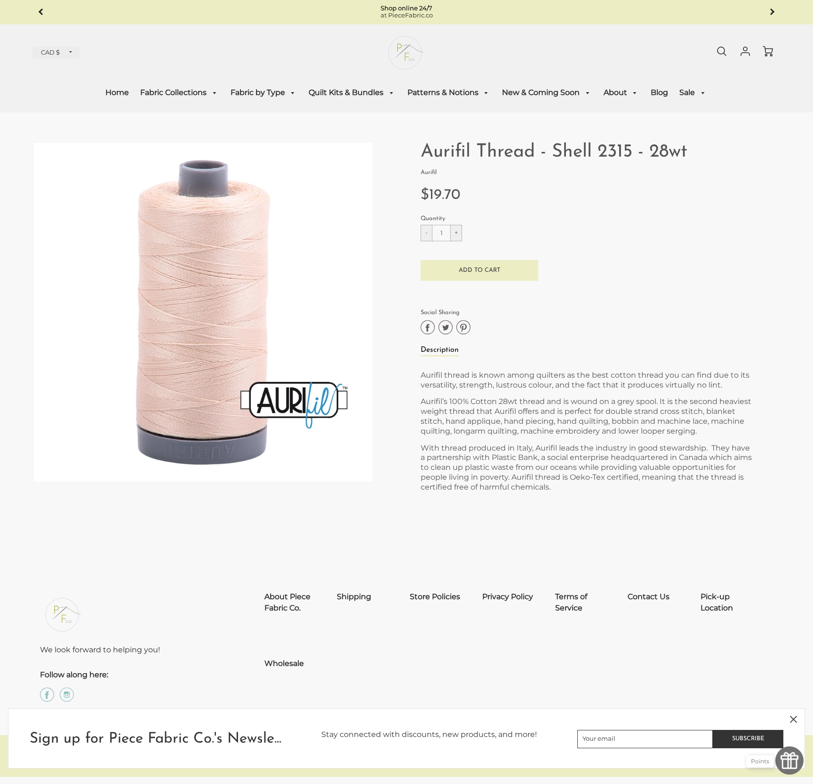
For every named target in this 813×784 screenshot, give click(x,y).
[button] (479, 270)
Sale (688, 92)
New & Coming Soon (542, 92)
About (616, 92)
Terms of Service (571, 602)
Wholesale (284, 663)
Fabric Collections (174, 92)
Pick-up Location (717, 602)
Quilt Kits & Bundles (347, 92)
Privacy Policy (507, 596)
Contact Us (649, 596)
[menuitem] (117, 93)
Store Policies (435, 596)
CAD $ (50, 52)
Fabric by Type (259, 92)
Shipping (354, 596)
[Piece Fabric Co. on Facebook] (47, 698)
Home (117, 92)
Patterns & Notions (443, 92)
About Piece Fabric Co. (287, 602)
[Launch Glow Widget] (789, 760)
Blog (659, 92)
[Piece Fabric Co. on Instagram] (67, 698)
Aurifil (429, 172)
